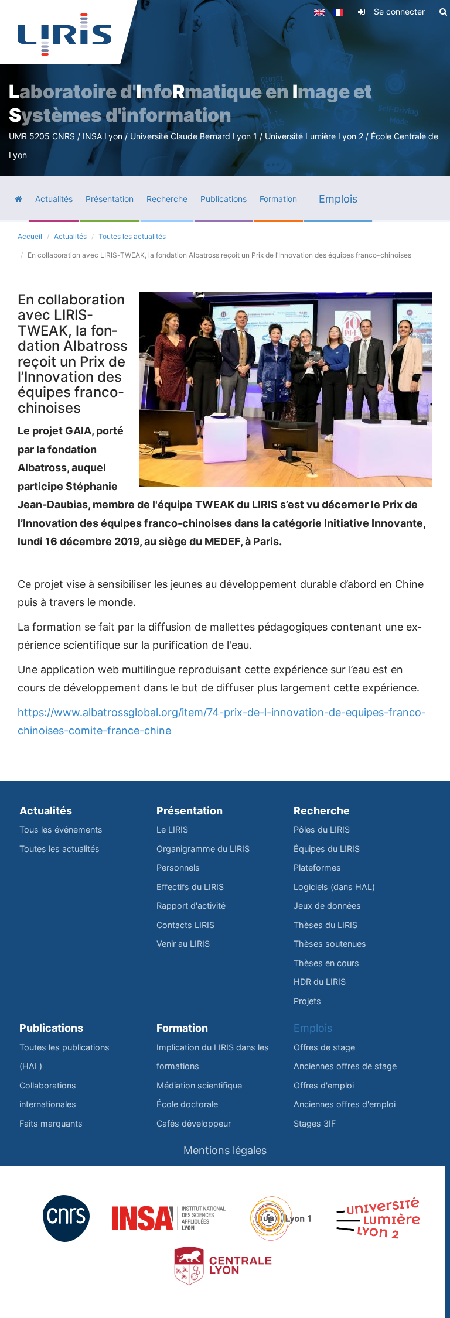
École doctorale (187, 1104)
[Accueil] (64, 34)
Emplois (313, 1028)
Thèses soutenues (330, 944)
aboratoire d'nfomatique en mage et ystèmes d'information (190, 103)
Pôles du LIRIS (322, 829)
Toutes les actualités (132, 236)
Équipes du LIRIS (327, 849)
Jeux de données (327, 905)
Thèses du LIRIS (325, 925)
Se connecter (399, 11)
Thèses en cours (326, 963)
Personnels (178, 867)
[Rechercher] (443, 11)
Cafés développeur (193, 1123)
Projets (307, 1001)
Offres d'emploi (324, 1085)
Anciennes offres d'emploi (345, 1104)
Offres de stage (324, 1047)
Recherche (322, 811)
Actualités (70, 236)
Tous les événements (61, 829)
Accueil (30, 236)
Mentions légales (225, 1150)
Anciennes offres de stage (345, 1066)
